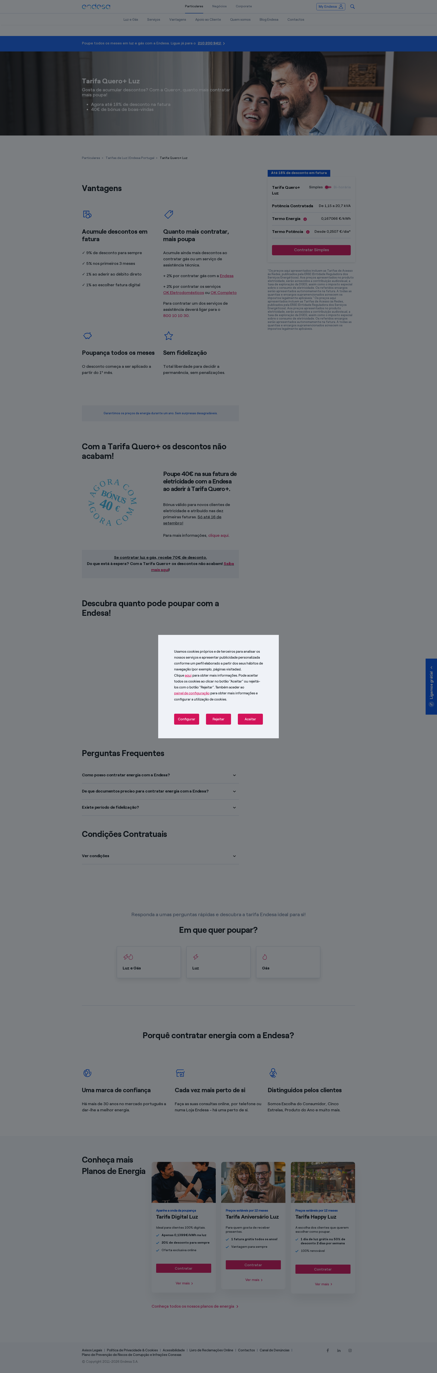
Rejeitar (218, 719)
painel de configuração (192, 693)
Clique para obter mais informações (205, 675)
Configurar (186, 719)
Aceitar (250, 719)
